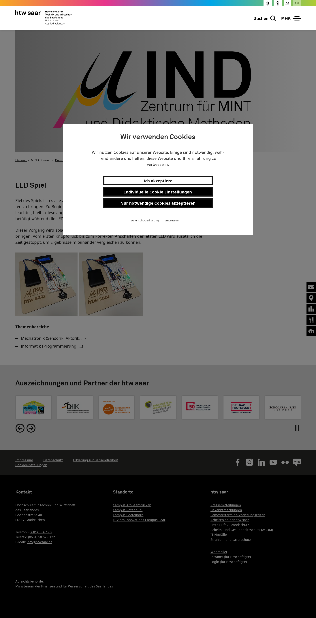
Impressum (172, 220)
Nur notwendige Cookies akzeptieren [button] (157, 203)
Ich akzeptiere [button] (158, 180)
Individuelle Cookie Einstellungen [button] (158, 191)
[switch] (267, 3)
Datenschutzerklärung (145, 220)
